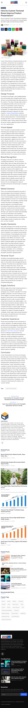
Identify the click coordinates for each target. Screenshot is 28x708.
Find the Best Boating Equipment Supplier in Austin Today (18, 585)
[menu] (2, 2)
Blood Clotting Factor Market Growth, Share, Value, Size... (13, 455)
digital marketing (5, 613)
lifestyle (14, 601)
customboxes (4, 421)
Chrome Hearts (14, 613)
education (16, 610)
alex (1, 489)
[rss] (2, 654)
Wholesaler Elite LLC (15, 587)
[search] (26, 2)
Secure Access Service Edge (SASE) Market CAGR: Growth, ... (13, 518)
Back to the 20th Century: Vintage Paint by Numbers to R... (19, 569)
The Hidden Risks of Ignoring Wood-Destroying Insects (14, 486)
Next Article (13, 402)
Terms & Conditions (5, 704)
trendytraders (14, 558)
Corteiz (3, 607)
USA (23, 607)
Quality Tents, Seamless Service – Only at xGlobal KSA (14, 563)
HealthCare (23, 613)
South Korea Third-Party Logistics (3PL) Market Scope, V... (14, 542)
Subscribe (23, 694)
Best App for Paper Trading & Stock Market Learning (18, 556)
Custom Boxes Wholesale (13, 330)
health (8, 601)
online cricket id (16, 607)
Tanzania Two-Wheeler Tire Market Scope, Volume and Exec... (12, 510)
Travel (22, 604)
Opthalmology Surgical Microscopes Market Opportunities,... (13, 462)
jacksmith (2, 513)
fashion (3, 601)
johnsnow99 (4, 566)
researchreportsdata (5, 457)
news (9, 604)
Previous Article (15, 396)
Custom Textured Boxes (13, 113)
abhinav (12, 578)
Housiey (3, 604)
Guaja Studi (13, 680)
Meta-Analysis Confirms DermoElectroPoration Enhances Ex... (17, 670)
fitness (8, 607)
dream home (15, 604)
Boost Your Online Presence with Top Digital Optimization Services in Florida (14, 404)
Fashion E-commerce (6, 619)
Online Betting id (15, 616)
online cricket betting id (7, 610)
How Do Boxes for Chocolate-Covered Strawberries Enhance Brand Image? (14, 398)
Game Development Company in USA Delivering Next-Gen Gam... (19, 576)
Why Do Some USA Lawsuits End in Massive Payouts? (18, 677)
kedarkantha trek (5, 616)
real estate (20, 601)
